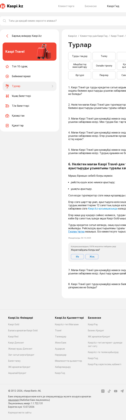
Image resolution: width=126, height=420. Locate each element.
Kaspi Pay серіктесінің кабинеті (104, 364)
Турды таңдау (79, 56)
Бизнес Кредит (96, 330)
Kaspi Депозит (16, 342)
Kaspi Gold (13, 324)
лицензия (13, 400)
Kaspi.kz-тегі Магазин (67, 324)
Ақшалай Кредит (17, 373)
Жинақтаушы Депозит (20, 348)
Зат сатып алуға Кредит (21, 355)
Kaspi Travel (117, 36)
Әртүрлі (79, 75)
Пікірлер (104, 75)
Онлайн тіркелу (104, 65)
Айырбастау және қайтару (80, 65)
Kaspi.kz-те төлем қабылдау (103, 352)
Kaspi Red (13, 336)
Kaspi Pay (93, 324)
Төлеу (104, 56)
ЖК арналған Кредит (19, 367)
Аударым (60, 348)
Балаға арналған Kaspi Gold (23, 330)
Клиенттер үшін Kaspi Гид (94, 36)
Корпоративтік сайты (20, 412)
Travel (58, 330)
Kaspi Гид (60, 373)
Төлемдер (60, 336)
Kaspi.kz (72, 36)
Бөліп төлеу (14, 361)
